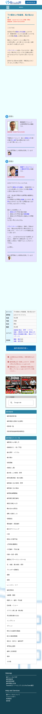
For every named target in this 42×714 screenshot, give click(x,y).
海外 (8, 656)
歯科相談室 (9, 679)
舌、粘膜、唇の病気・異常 (15, 564)
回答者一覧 (10, 426)
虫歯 (22, 199)
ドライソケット (12, 50)
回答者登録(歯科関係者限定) (15, 431)
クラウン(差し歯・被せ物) (15, 610)
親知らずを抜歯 (20, 31)
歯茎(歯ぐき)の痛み (13, 488)
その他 (9, 661)
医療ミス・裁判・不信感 (14, 600)
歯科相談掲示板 (30, 2)
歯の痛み (9, 457)
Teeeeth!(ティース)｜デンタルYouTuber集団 (20, 685)
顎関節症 (9, 518)
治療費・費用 (11, 595)
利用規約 (9, 698)
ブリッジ (9, 626)
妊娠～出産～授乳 (12, 554)
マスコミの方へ (11, 696)
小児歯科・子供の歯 (13, 549)
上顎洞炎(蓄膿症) (12, 544)
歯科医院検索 (10, 681)
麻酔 (8, 575)
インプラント (11, 620)
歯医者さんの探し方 (13, 442)
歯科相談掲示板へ (21, 348)
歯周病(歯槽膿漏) (12, 493)
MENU (21, 7)
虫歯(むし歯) (11, 467)
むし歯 (14, 140)
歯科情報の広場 (11, 683)
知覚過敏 (26, 214)
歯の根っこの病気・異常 (14, 473)
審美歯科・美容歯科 (13, 524)
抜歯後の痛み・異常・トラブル (23, 330)
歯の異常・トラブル (13, 452)
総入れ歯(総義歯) (12, 636)
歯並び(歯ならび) (12, 503)
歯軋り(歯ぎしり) (12, 513)
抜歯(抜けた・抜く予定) (14, 447)
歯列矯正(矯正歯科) (13, 498)
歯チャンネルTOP (11, 677)
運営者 (8, 701)
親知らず (28, 138)
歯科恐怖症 (10, 590)
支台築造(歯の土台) (13, 615)
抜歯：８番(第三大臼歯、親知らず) (24, 332)
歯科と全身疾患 (12, 651)
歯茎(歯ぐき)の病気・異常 (15, 483)
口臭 (8, 534)
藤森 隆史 (17, 339)
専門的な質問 (11, 646)
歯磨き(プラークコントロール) (16, 559)
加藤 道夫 (17, 341)
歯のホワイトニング (13, 529)
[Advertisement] (21, 89)
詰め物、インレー (12, 605)
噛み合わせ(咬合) (12, 508)
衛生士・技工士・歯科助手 (15, 641)
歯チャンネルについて (13, 694)
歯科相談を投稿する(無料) (15, 421)
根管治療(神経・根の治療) (15, 478)
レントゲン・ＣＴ (12, 585)
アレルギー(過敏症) (13, 569)
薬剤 (8, 580)
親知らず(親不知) (12, 539)
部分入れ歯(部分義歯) (13, 631)
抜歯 (15, 36)
